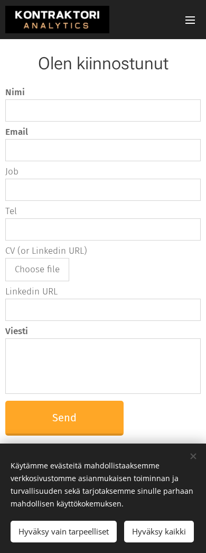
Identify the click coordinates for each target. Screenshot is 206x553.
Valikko (190, 19)
